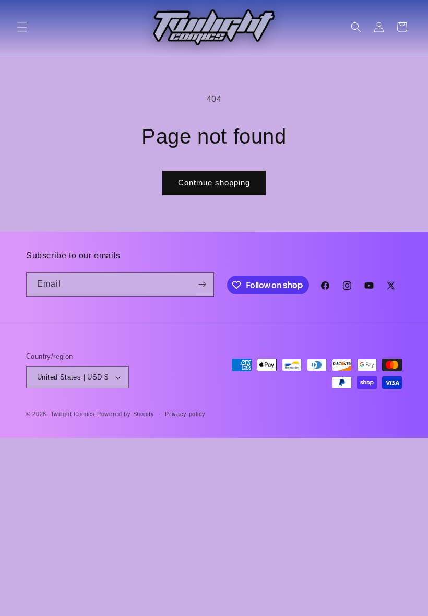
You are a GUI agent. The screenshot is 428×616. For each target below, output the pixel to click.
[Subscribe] (202, 284)
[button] (21, 27)
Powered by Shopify (125, 414)
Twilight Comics (73, 414)
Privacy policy (185, 414)
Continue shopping (214, 182)
